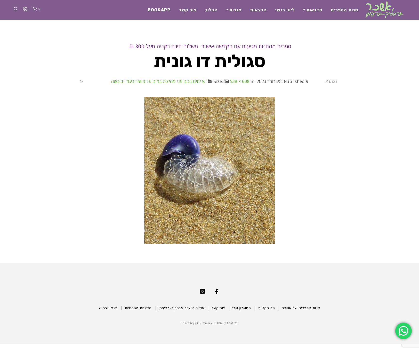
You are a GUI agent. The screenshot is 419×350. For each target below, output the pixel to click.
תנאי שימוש (108, 308)
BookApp (159, 10)
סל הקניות (266, 308)
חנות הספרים (344, 10)
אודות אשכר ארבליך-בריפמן (181, 308)
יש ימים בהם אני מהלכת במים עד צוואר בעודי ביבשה (159, 81)
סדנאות (314, 10)
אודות (235, 10)
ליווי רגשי (285, 10)
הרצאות (258, 10)
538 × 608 (239, 81)
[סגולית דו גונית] (209, 169)
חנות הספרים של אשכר (301, 308)
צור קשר (188, 10)
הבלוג (211, 10)
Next (333, 81)
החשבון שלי (241, 308)
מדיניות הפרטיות (138, 308)
